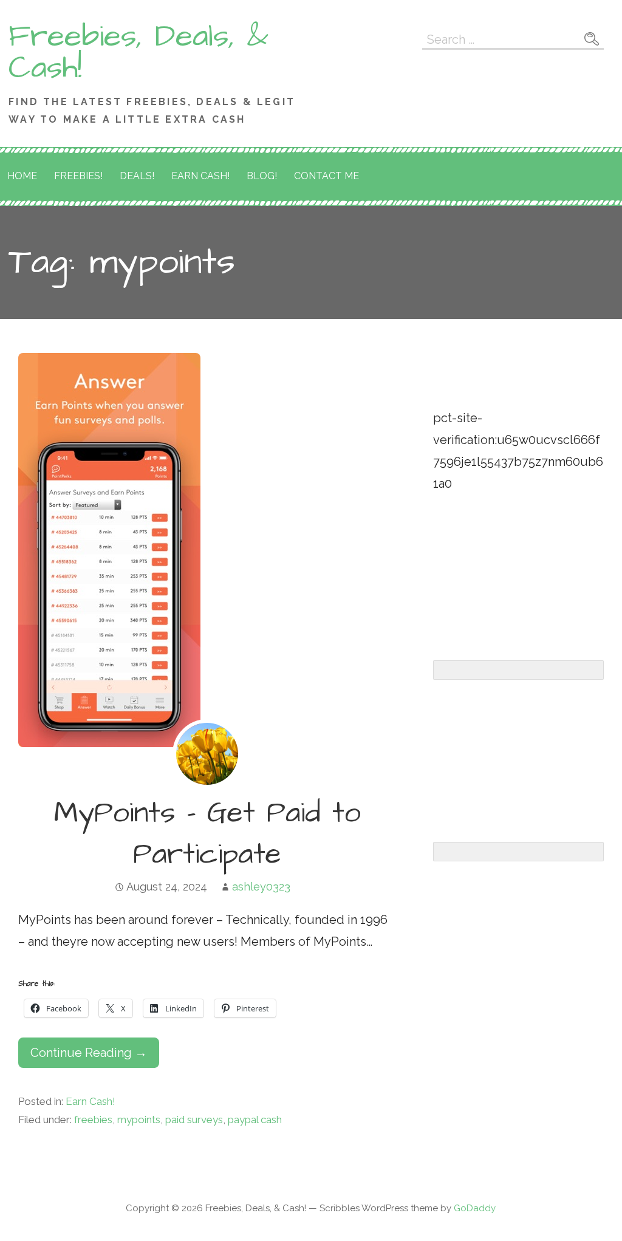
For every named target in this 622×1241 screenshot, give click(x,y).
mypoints (138, 1119)
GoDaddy (475, 1208)
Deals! (137, 176)
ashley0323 (261, 886)
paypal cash (255, 1119)
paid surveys (194, 1119)
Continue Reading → (88, 1052)
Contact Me (326, 176)
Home (22, 176)
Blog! (262, 176)
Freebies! (78, 176)
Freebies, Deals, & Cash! (138, 52)
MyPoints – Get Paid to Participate (207, 833)
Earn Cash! (200, 176)
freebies (93, 1119)
